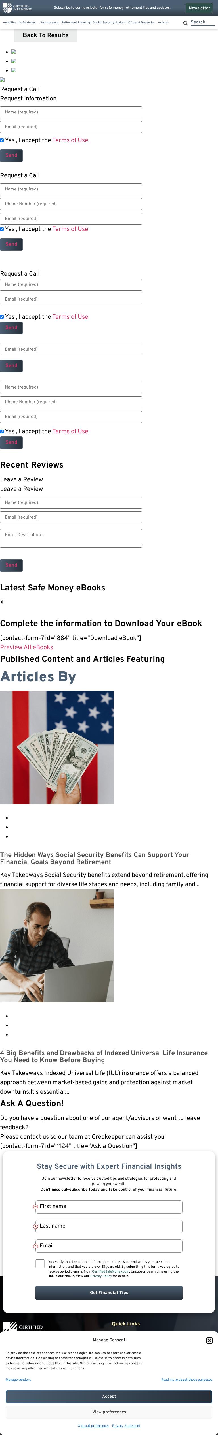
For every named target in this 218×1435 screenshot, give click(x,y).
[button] (209, 1340)
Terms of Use (70, 140)
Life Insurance (48, 22)
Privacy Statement (126, 1426)
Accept (109, 1396)
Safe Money (27, 22)
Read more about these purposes (186, 1380)
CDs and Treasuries (141, 22)
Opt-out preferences (93, 1426)
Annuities (9, 22)
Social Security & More (109, 22)
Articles (163, 22)
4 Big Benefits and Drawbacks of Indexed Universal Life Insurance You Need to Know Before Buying (104, 1057)
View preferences (109, 1412)
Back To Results (46, 35)
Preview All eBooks (26, 648)
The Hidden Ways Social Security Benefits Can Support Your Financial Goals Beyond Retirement (94, 859)
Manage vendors (18, 1380)
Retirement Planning (75, 22)
